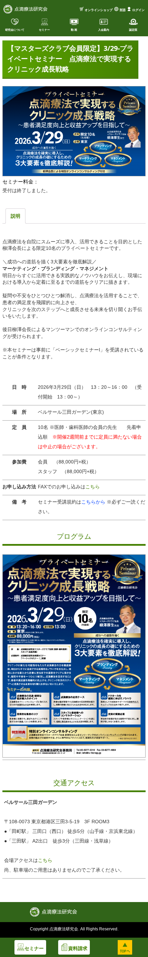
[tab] (15, 216)
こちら (92, 486)
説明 (15, 216)
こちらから (94, 502)
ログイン (138, 10)
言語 (122, 10)
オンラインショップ (99, 10)
